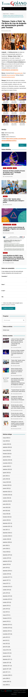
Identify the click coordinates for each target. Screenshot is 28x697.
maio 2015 (5, 612)
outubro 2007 (6, 681)
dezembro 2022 (6, 491)
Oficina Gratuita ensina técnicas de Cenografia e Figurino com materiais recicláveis (14, 228)
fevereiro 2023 (6, 485)
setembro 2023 (6, 469)
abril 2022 (5, 510)
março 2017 (6, 583)
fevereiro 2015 (6, 618)
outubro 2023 (6, 466)
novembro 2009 (6, 675)
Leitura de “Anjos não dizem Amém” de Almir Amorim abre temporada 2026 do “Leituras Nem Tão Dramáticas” (17, 342)
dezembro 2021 (6, 523)
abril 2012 (5, 646)
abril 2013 (5, 640)
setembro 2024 (6, 447)
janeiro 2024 (6, 456)
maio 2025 (5, 441)
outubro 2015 (6, 602)
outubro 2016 (6, 589)
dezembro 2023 (6, 460)
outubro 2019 (6, 558)
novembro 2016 (6, 586)
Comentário (5, 276)
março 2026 (6, 437)
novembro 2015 (6, 599)
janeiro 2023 (6, 488)
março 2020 (6, 551)
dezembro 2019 (6, 555)
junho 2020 (5, 548)
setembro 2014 (6, 631)
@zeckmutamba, (11, 75)
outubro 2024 (6, 444)
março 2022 (6, 513)
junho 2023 (5, 479)
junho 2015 (5, 608)
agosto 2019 (6, 564)
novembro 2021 (6, 526)
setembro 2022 (6, 501)
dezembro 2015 (6, 596)
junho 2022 (5, 504)
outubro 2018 (6, 574)
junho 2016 (5, 593)
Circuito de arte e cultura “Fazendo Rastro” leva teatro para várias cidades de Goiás (18, 406)
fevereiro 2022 (6, 517)
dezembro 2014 (6, 624)
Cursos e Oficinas (7, 224)
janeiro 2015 (6, 621)
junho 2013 (5, 637)
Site (2, 296)
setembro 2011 (6, 665)
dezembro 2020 (6, 532)
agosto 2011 (6, 669)
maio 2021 (5, 529)
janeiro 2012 (6, 656)
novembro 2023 (6, 463)
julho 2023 (5, 475)
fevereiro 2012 (6, 653)
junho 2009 (5, 678)
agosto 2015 (6, 605)
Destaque (9, 168)
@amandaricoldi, (18, 73)
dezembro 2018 (6, 570)
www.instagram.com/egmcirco (10, 70)
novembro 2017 (6, 577)
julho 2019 (5, 567)
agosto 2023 (6, 472)
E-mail (3, 290)
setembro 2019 (6, 561)
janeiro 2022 (6, 520)
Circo (5, 168)
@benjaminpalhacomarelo (8, 77)
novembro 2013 (6, 634)
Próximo (22, 145)
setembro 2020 (6, 542)
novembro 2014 (6, 627)
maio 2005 (5, 684)
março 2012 (6, 650)
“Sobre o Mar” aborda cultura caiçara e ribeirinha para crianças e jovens (13, 200)
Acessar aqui (6, 330)
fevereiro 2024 (6, 453)
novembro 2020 (6, 536)
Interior (14, 168)
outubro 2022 (6, 498)
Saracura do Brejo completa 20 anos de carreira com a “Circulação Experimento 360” (14, 172)
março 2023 (6, 482)
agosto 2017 (6, 580)
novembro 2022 (6, 494)
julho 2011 (5, 672)
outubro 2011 (6, 662)
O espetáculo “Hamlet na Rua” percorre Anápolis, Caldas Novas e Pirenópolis (17, 398)
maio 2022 (5, 507)
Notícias (5, 196)
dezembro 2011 (6, 659)
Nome (3, 284)
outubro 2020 (6, 539)
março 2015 (6, 615)
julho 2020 (5, 545)
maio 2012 (5, 643)
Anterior (6, 145)
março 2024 (6, 450)
